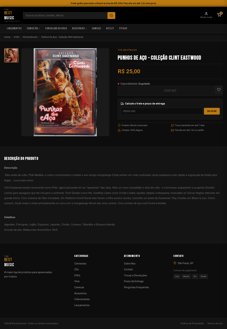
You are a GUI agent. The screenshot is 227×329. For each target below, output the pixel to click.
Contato (128, 269)
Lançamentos (14, 28)
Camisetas (32, 28)
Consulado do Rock (56, 28)
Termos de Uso (215, 323)
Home (7, 37)
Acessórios (78, 28)
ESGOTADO (170, 91)
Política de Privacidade (192, 323)
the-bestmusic (30, 37)
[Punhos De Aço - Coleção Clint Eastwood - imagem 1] (11, 55)
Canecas (96, 28)
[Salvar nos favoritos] (219, 89)
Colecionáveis (82, 299)
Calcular (212, 111)
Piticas (123, 28)
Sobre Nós (129, 263)
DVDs (17, 37)
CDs (76, 269)
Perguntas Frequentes (136, 287)
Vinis (77, 281)
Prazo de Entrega (133, 281)
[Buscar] (111, 15)
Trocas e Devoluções (135, 275)
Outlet (110, 28)
